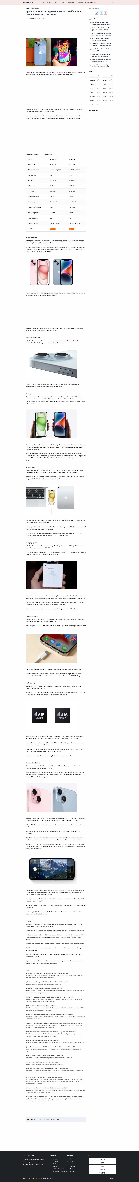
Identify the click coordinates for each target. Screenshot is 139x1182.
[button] (113, 2)
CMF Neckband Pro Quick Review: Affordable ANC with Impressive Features (101, 23)
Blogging (102, 1173)
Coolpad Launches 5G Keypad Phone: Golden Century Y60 (101, 66)
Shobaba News (28, 2)
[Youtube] (105, 13)
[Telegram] (101, 13)
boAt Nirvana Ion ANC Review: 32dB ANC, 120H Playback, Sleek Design (102, 45)
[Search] (115, 2)
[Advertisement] (56, 27)
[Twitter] (96, 13)
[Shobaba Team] (31, 18)
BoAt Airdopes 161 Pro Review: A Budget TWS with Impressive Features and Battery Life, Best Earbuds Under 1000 (102, 50)
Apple (102, 1163)
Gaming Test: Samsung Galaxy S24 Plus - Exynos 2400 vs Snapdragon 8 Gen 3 (101, 55)
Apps (102, 1166)
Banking (102, 1169)
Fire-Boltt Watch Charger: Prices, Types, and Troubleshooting (102, 29)
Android (102, 1159)
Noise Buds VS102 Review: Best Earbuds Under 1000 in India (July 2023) (101, 34)
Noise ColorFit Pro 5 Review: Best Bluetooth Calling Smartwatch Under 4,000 (100, 39)
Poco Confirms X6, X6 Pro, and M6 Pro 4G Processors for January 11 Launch (101, 60)
